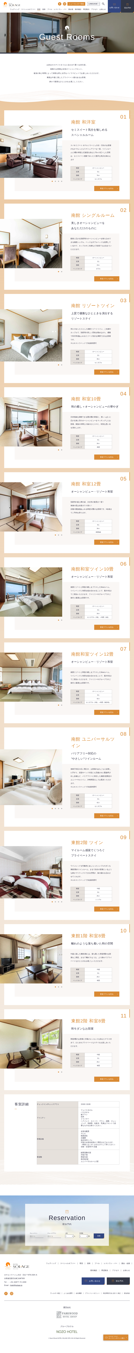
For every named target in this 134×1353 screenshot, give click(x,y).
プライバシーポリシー (92, 1293)
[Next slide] (60, 149)
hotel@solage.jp (16, 1285)
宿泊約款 (127, 1293)
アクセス (94, 9)
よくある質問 (68, 1293)
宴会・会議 (125, 1263)
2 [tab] (55, 181)
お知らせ (102, 9)
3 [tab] (58, 181)
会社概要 (79, 1293)
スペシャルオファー (28, 9)
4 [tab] (61, 181)
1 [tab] (52, 181)
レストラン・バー (60, 9)
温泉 (43, 9)
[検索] (103, 4)
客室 (38, 9)
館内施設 (78, 9)
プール (49, 9)
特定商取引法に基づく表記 (112, 1293)
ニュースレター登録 (76, 4)
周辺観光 (86, 9)
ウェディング (14, 9)
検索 (98, 1236)
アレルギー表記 (55, 1293)
